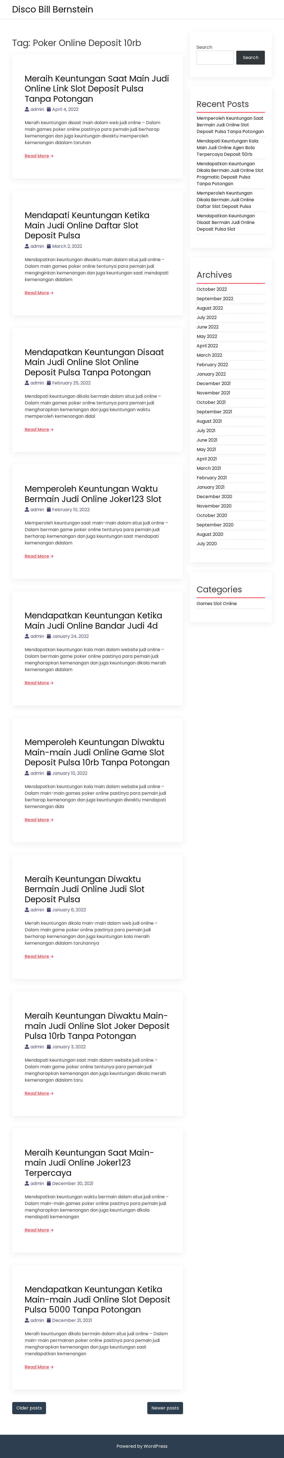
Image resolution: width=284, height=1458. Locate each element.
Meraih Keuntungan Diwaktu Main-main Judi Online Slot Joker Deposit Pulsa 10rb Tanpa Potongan (97, 1026)
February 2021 (212, 478)
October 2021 (211, 402)
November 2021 (213, 393)
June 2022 (208, 327)
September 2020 (215, 525)
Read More (37, 156)
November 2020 (214, 506)
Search (204, 47)
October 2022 (212, 289)
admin (37, 109)
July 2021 (206, 430)
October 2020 (212, 515)
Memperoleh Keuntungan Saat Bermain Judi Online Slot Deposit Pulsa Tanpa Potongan (230, 125)
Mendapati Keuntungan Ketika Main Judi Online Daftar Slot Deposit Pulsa (87, 225)
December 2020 (214, 496)
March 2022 (209, 355)
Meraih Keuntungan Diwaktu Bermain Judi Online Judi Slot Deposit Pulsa (84, 889)
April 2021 (207, 459)
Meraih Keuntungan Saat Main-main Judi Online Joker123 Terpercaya (89, 1163)
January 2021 (211, 487)
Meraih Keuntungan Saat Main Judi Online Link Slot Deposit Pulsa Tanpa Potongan (97, 89)
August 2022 (210, 308)
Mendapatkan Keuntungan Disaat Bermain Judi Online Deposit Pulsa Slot (226, 222)
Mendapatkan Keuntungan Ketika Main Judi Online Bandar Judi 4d (93, 621)
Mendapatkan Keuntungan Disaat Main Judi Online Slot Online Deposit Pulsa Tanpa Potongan (94, 362)
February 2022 (212, 364)
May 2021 (206, 449)
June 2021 (207, 440)
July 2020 (207, 544)
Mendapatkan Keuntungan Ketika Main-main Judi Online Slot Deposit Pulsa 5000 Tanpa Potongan (97, 1299)
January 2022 (211, 374)
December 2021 (214, 383)
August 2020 (210, 534)
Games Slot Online (217, 603)
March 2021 (209, 468)
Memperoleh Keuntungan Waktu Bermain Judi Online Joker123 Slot (93, 494)
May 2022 (207, 336)
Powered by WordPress (142, 1446)
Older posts (29, 1408)
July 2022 (207, 317)
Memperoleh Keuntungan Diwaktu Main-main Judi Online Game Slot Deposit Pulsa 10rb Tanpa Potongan (97, 752)
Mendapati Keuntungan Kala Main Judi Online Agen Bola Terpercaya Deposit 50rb (227, 147)
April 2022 (207, 346)
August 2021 (209, 421)
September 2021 (214, 412)
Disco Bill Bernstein (52, 9)
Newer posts (165, 1408)
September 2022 (215, 298)
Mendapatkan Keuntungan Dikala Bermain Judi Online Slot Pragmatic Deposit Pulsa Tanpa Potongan (230, 173)
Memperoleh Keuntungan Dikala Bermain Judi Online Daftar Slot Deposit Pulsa (225, 200)
